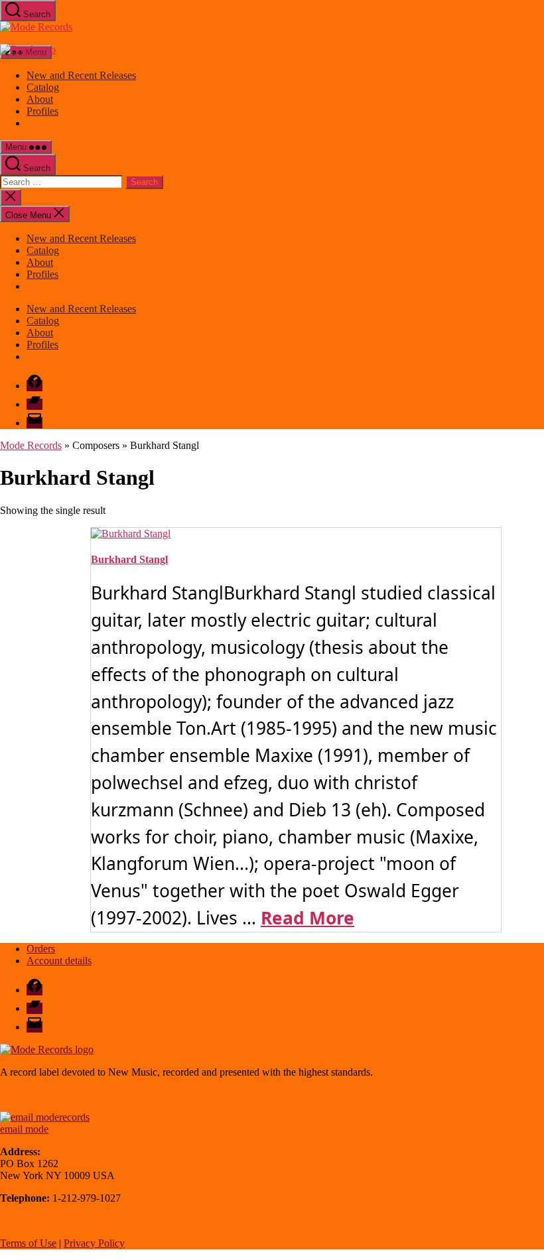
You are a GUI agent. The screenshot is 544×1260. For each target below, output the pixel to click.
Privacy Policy (94, 1243)
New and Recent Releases (81, 75)
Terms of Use (28, 1243)
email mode (24, 1129)
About (40, 99)
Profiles (42, 111)
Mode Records (31, 445)
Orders (41, 948)
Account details (59, 960)
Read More (307, 918)
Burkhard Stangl (129, 559)
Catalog (43, 87)
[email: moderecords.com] (45, 1117)
